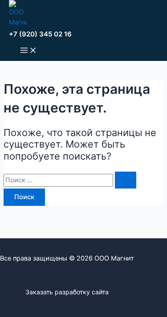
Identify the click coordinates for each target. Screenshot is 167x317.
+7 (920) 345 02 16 (40, 34)
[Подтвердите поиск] (125, 180)
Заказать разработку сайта (67, 292)
